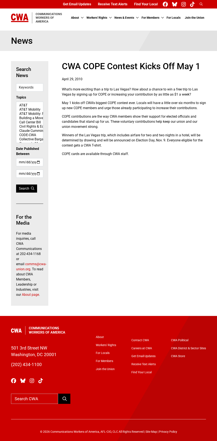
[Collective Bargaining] (29, 139)
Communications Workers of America (47, 330)
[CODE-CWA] (29, 135)
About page (30, 295)
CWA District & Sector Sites (188, 348)
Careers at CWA (141, 348)
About (75, 18)
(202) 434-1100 (26, 364)
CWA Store (178, 356)
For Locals (174, 18)
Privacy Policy (168, 432)
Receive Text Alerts (112, 4)
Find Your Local (146, 4)
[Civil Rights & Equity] (29, 126)
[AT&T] (29, 105)
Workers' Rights (96, 18)
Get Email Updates (77, 4)
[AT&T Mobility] (29, 109)
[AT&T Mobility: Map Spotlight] (29, 114)
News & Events (124, 18)
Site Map (151, 432)
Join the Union (194, 18)
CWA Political (179, 340)
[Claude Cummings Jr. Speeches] (29, 131)
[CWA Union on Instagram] (184, 4)
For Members (150, 18)
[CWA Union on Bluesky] (175, 4)
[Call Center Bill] (29, 122)
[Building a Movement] (29, 118)
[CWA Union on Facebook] (166, 4)
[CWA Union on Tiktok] (193, 4)
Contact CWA (140, 340)
